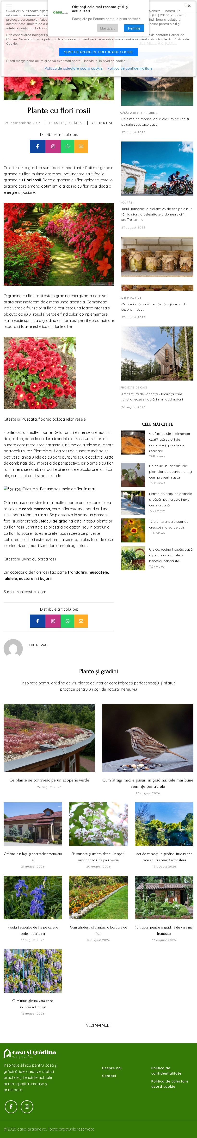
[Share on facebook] (37, 146)
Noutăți (127, 202)
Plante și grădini (66, 123)
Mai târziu (107, 28)
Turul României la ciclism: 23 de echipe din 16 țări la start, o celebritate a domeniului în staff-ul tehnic (156, 214)
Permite (134, 28)
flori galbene (88, 180)
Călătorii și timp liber (138, 112)
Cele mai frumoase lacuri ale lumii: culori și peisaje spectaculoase (155, 121)
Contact (109, 1076)
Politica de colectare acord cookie (170, 1084)
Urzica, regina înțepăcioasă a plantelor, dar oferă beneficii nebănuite (170, 555)
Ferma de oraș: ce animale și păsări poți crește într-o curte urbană (170, 499)
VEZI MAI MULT (98, 1025)
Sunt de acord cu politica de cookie (98, 52)
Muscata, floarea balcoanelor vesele (53, 419)
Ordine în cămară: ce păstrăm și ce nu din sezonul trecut (154, 307)
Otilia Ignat (102, 123)
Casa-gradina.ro (30, 1053)
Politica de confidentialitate (166, 1071)
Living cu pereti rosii (38, 559)
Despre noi (112, 1068)
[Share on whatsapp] (67, 146)
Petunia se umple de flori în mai (67, 488)
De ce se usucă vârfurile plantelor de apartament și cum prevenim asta (170, 472)
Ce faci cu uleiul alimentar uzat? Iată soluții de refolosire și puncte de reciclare (169, 442)
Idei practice (130, 297)
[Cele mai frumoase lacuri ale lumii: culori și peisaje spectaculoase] (157, 79)
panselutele (51, 475)
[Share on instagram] (53, 146)
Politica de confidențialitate (130, 68)
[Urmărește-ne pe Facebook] (11, 1106)
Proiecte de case (134, 387)
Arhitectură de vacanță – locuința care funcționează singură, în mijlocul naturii (152, 396)
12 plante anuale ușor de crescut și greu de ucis (168, 524)
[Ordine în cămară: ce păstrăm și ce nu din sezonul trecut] (157, 264)
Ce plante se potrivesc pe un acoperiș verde (49, 780)
